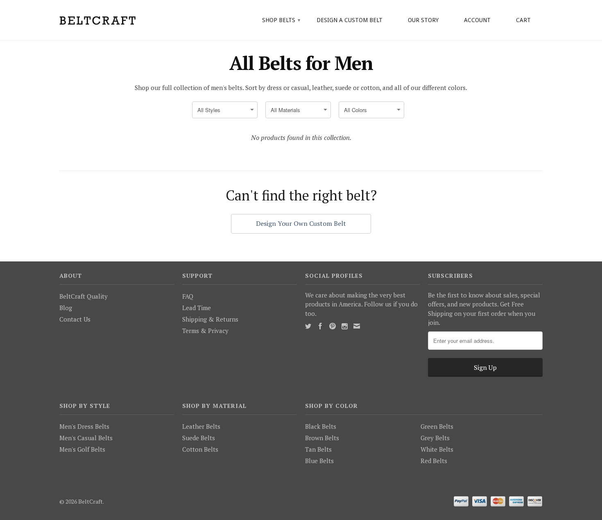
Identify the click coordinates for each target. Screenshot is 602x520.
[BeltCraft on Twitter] (308, 326)
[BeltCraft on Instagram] (345, 326)
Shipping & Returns (210, 319)
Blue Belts (319, 461)
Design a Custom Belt (349, 20)
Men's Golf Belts (82, 449)
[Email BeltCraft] (356, 326)
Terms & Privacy (205, 330)
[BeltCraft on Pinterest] (332, 326)
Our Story (423, 20)
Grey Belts (435, 438)
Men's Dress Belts (84, 426)
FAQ (187, 296)
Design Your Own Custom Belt (301, 223)
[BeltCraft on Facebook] (320, 326)
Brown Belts (322, 438)
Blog (65, 308)
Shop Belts (281, 20)
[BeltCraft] (116, 19)
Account (477, 20)
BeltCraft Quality (83, 296)
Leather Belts (201, 426)
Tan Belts (318, 449)
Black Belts (320, 426)
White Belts (437, 449)
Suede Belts (198, 438)
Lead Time (196, 308)
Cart (523, 20)
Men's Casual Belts (86, 438)
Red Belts (434, 461)
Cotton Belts (200, 449)
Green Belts (437, 426)
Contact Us (75, 319)
